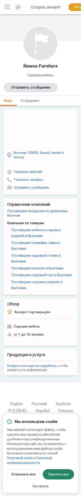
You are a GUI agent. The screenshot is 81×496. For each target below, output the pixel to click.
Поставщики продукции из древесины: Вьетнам (37, 213)
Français (65, 411)
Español (43, 411)
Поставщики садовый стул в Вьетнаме (41, 275)
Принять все (58, 474)
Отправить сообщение (30, 87)
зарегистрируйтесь (42, 366)
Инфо (8, 100)
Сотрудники (30, 100)
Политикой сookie (20, 458)
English (16, 404)
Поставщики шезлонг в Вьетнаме (37, 268)
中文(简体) (17, 411)
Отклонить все (23, 474)
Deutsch (63, 404)
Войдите (13, 366)
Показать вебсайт (28, 172)
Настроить (40, 486)
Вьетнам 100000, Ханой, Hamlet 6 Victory (39, 155)
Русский (39, 404)
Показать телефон (28, 180)
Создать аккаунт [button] (46, 7)
